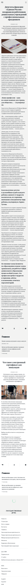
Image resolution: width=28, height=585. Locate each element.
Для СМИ (4, 551)
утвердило (17, 437)
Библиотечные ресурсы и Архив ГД (11, 560)
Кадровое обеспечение (8, 543)
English (3, 579)
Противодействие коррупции (10, 546)
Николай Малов (5, 299)
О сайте (3, 557)
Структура (4, 521)
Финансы (4, 540)
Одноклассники (6, 571)
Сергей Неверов (17, 89)
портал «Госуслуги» (15, 414)
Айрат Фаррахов (6, 234)
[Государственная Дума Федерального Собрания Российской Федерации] (2, 2)
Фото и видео (5, 524)
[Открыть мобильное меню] (26, 2)
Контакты (4, 527)
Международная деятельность (10, 537)
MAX (2, 565)
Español (3, 581)
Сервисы (4, 529)
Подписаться (5, 554)
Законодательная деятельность (10, 532)
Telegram (4, 574)
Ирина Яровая (23, 108)
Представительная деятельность (11, 535)
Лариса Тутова (20, 155)
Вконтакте (4, 568)
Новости (3, 518)
